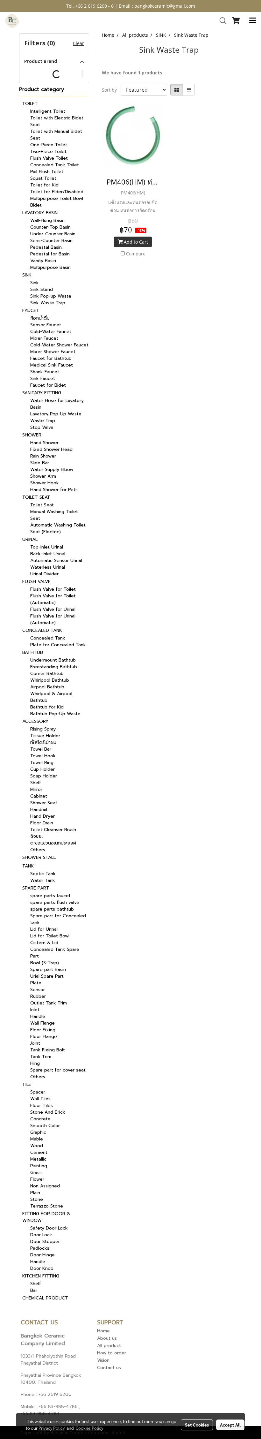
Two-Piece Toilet (48, 151)
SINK (27, 275)
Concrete (40, 1119)
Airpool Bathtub (47, 687)
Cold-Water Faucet (50, 331)
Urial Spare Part (47, 976)
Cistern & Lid (44, 942)
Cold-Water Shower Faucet (59, 345)
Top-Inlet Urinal (46, 547)
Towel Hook (43, 756)
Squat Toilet (43, 178)
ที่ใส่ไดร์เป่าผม (43, 742)
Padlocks (39, 1248)
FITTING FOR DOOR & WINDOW (46, 1217)
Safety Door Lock (49, 1228)
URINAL (30, 539)
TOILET (30, 103)
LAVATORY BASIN (40, 212)
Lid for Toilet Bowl (49, 936)
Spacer (37, 1092)
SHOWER (31, 435)
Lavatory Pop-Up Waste (55, 414)
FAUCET (30, 310)
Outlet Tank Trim (48, 1003)
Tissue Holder (45, 735)
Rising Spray (43, 729)
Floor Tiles (41, 1105)
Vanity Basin (43, 260)
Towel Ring (41, 762)
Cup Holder (42, 769)
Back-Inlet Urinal (47, 553)
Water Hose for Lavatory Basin (57, 404)
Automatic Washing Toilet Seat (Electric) (58, 528)
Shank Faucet (44, 371)
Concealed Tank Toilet (54, 165)
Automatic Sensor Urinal (56, 560)
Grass (36, 1172)
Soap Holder (43, 776)
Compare (135, 254)
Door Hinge (42, 1255)
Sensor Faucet (45, 325)
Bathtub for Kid (47, 707)
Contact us (109, 1367)
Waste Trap (42, 420)
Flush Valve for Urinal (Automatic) (52, 619)
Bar (33, 1290)
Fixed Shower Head (51, 449)
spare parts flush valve (54, 902)
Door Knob (41, 1268)
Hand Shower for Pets (54, 489)
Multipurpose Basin (50, 267)
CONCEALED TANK (42, 630)
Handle (37, 1016)
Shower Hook (44, 483)
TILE (26, 1084)
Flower (37, 1179)
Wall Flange (42, 1023)
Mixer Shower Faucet (52, 351)
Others (37, 849)
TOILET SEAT (36, 497)
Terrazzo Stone (46, 1206)
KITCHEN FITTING (40, 1276)
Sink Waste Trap (47, 302)
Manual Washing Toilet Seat (54, 515)
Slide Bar (39, 462)
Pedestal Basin (46, 247)
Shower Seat (43, 802)
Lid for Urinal (44, 929)
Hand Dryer (42, 816)
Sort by (111, 90)
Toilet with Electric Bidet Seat (56, 121)
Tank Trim (40, 1056)
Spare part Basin (48, 969)
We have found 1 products (132, 73)
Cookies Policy (89, 1428)
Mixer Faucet (44, 338)
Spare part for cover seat (58, 1070)
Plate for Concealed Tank (58, 644)
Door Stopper (45, 1241)
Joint (35, 1043)
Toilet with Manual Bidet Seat (56, 134)
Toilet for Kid (44, 185)
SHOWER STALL (39, 857)
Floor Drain (41, 823)
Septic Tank (43, 873)
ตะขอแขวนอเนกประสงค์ (53, 843)
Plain (35, 1192)
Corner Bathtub (47, 673)
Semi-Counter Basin (51, 240)
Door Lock (41, 1234)
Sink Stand (41, 289)
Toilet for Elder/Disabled (56, 191)
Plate (35, 983)
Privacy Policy (52, 1428)
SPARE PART (35, 888)
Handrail (38, 809)
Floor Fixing (42, 1029)
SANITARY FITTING (41, 393)
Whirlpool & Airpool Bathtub (51, 697)
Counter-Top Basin (50, 227)
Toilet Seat (42, 505)
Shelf (35, 782)
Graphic (38, 1132)
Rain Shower (43, 456)
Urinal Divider (44, 574)
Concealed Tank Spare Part (54, 952)
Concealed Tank (47, 638)
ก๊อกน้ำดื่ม (40, 318)
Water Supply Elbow (51, 469)
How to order (111, 1353)
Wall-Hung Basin (47, 220)
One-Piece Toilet (48, 144)
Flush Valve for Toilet (53, 589)
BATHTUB (32, 652)
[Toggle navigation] (253, 21)
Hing (35, 1063)
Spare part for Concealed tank (58, 919)
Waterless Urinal (47, 567)
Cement (38, 1152)
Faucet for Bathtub (51, 358)
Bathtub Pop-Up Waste (55, 713)
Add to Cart (135, 242)
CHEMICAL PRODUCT (45, 1298)
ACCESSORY (35, 721)
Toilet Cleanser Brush (53, 829)
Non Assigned (45, 1186)
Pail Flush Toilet (46, 171)
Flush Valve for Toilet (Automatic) (53, 599)
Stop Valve (41, 427)
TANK (28, 866)
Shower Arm (43, 476)
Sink (34, 282)
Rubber (38, 996)
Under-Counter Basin (52, 234)
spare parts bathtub (52, 909)
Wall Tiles (40, 1098)
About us (107, 1338)
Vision (103, 1360)
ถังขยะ (36, 836)
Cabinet (38, 796)
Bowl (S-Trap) (44, 962)
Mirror (36, 789)
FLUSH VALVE (36, 581)
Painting (38, 1166)
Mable (36, 1139)
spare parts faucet (50, 895)
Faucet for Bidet (48, 385)
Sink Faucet (42, 378)
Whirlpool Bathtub (49, 680)
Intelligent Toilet (47, 111)
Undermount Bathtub (53, 660)
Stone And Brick (47, 1112)
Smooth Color (45, 1125)
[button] (221, 20)
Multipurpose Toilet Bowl (56, 198)
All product (109, 1345)
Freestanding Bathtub (53, 666)
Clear (78, 43)
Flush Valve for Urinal (52, 609)
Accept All (230, 1425)
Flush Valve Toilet (49, 158)
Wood (36, 1145)
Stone (36, 1199)
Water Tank (42, 880)
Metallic (38, 1159)
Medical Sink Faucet (51, 365)
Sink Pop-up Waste (50, 296)
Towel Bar (40, 749)
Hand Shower (44, 442)
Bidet (36, 205)
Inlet (34, 1009)
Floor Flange (43, 1036)
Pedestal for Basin (50, 254)
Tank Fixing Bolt (47, 1050)
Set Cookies (197, 1425)
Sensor (37, 989)
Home (103, 1331)
